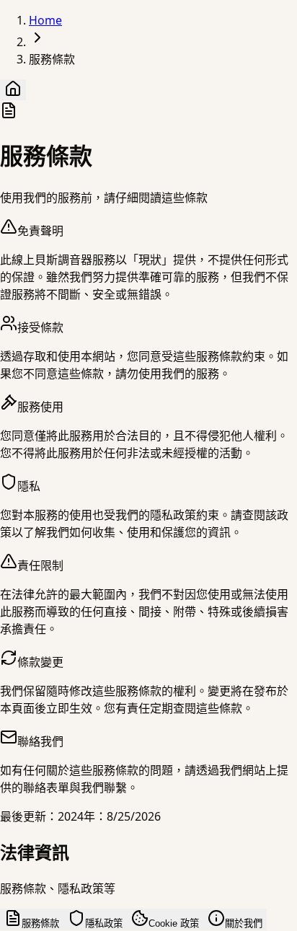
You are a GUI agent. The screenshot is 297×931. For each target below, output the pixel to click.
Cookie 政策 (173, 923)
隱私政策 (104, 923)
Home (45, 20)
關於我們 (243, 923)
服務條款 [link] (52, 59)
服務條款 (40, 923)
